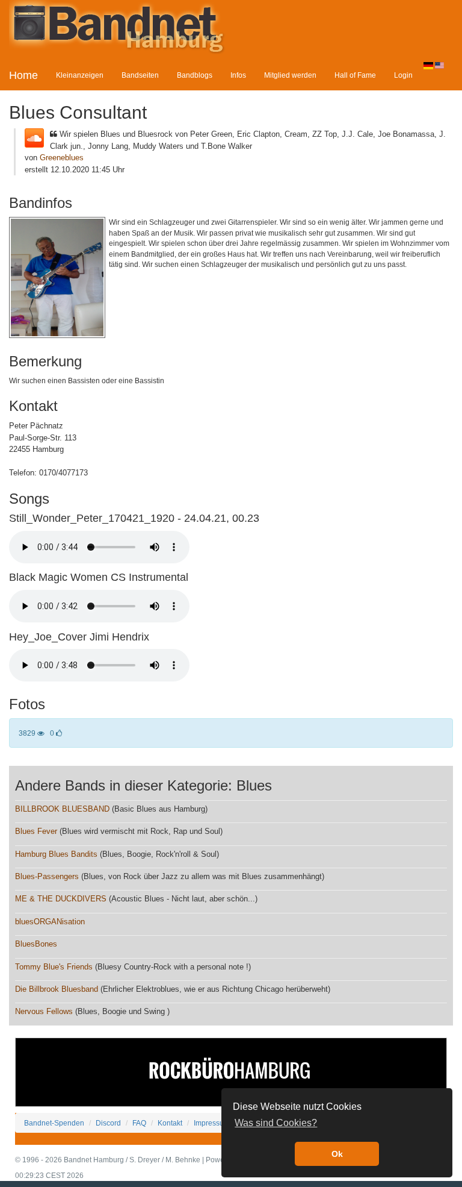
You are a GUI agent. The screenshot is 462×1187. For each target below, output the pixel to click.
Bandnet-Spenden (54, 1123)
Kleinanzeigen (79, 75)
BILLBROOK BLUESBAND (62, 808)
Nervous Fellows (44, 1011)
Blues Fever (36, 831)
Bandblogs (194, 75)
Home (23, 75)
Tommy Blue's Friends (54, 966)
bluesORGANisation (50, 921)
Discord (108, 1123)
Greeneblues (62, 157)
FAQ (139, 1123)
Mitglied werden (290, 75)
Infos (238, 75)
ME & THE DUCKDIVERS (60, 898)
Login (403, 75)
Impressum (212, 1123)
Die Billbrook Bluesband (56, 989)
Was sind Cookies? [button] (276, 1123)
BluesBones (36, 943)
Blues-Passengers (47, 876)
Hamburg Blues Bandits (56, 854)
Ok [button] (337, 1154)
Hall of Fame (355, 75)
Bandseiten (140, 75)
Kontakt (170, 1123)
